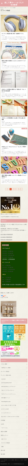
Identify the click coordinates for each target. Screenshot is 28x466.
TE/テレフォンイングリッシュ (8, 394)
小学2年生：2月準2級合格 (8, 255)
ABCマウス (4, 439)
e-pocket (3, 379)
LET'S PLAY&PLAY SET (6, 382)
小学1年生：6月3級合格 (7, 267)
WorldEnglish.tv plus (6, 401)
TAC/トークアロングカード (7, 390)
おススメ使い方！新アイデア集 (8, 405)
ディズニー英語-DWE (6, 375)
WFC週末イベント (5, 397)
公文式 (2, 424)
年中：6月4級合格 (6, 265)
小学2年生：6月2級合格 (7, 271)
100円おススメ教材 (5, 367)
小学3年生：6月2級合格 (7, 257)
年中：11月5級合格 (6, 277)
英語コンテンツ (4, 435)
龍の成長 (3, 454)
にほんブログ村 (4, 297)
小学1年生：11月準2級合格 (8, 269)
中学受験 (3, 420)
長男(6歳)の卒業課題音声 (6, 239)
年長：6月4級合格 (6, 279)
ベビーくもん (4, 427)
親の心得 (3, 450)
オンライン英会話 (5, 371)
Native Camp (16, 216)
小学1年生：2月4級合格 (7, 251)
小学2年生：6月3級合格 (7, 253)
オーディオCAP (5, 409)
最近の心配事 (4, 431)
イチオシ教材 (4, 364)
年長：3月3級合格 (6, 281)
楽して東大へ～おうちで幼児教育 (14, 3)
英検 (2, 446)
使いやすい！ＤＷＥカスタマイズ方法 (10, 416)
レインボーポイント (6, 412)
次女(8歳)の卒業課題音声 (6, 237)
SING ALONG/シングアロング (8, 386)
